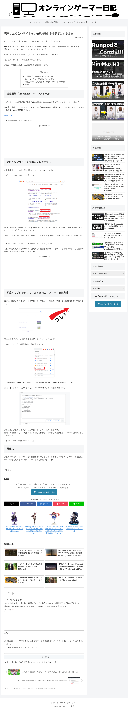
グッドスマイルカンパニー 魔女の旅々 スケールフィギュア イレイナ (14, 529)
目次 (41, 72)
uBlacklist (8, 115)
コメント (9, 610)
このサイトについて (58, 703)
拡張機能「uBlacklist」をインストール (39, 76)
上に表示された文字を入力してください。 (21, 647)
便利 (7, 478)
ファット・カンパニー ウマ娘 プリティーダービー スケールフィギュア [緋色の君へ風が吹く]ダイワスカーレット (54, 531)
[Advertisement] (44, 141)
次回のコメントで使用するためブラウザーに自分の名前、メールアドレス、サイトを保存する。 (45, 641)
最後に (27, 84)
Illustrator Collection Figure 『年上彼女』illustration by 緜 (74, 529)
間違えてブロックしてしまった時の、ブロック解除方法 (45, 82)
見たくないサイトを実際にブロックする (39, 79)
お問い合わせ (71, 703)
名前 (6, 633)
